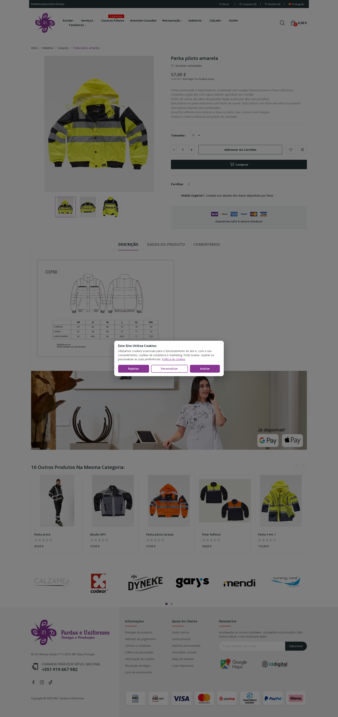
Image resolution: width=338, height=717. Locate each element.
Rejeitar (133, 368)
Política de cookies (173, 359)
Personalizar (169, 368)
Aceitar (205, 368)
